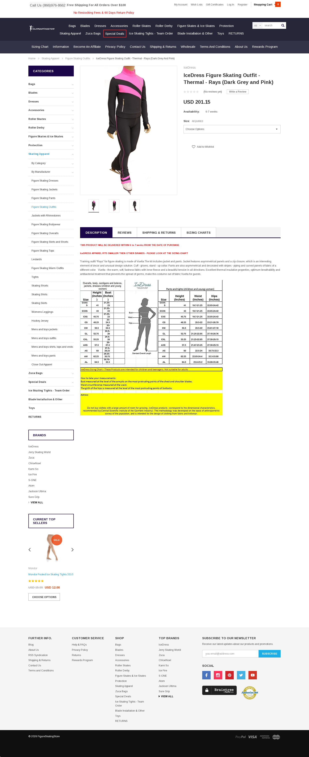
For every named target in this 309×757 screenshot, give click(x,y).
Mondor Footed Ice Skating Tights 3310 (50, 574)
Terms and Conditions (215, 46)
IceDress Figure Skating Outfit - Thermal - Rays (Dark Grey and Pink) (135, 58)
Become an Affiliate (87, 46)
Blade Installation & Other (195, 33)
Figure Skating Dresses (45, 180)
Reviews (125, 232)
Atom (31, 485)
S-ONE (32, 480)
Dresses (100, 26)
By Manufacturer (41, 171)
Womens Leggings (42, 311)
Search (283, 25)
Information (61, 46)
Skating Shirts (39, 294)
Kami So (33, 469)
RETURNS (236, 33)
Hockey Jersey (40, 320)
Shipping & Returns (163, 46)
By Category (39, 163)
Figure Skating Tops (43, 250)
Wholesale (188, 46)
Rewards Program (265, 46)
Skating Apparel (70, 33)
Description (96, 232)
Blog (31, 644)
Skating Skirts (39, 303)
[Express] (265, 737)
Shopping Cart (266, 4)
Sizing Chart (40, 46)
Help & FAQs (79, 644)
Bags (72, 26)
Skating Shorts (40, 285)
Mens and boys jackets (44, 329)
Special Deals (114, 33)
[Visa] (252, 737)
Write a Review (237, 91)
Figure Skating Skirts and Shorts (50, 241)
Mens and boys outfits (44, 338)
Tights (35, 277)
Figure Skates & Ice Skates (196, 26)
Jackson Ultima (37, 491)
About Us (241, 46)
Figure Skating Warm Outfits (48, 268)
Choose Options (44, 597)
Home (32, 58)
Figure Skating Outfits (77, 58)
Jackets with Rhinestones (46, 215)
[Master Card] (276, 737)
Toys (220, 33)
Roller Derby (164, 26)
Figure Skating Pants (43, 198)
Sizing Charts (198, 232)
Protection (226, 26)
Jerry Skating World (39, 452)
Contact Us (137, 46)
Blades (85, 26)
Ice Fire (32, 474)
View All (37, 502)
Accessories (119, 26)
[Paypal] (240, 737)
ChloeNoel (34, 463)
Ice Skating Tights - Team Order (151, 33)
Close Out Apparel (42, 364)
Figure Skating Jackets (44, 189)
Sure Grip (33, 497)
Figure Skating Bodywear (46, 224)
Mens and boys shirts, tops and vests (52, 346)
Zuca (31, 457)
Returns (76, 655)
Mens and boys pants (43, 355)
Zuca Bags (93, 33)
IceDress (33, 446)
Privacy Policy (115, 46)
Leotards (37, 259)
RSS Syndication (38, 655)
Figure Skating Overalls (45, 233)
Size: (193, 121)
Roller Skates (141, 26)
